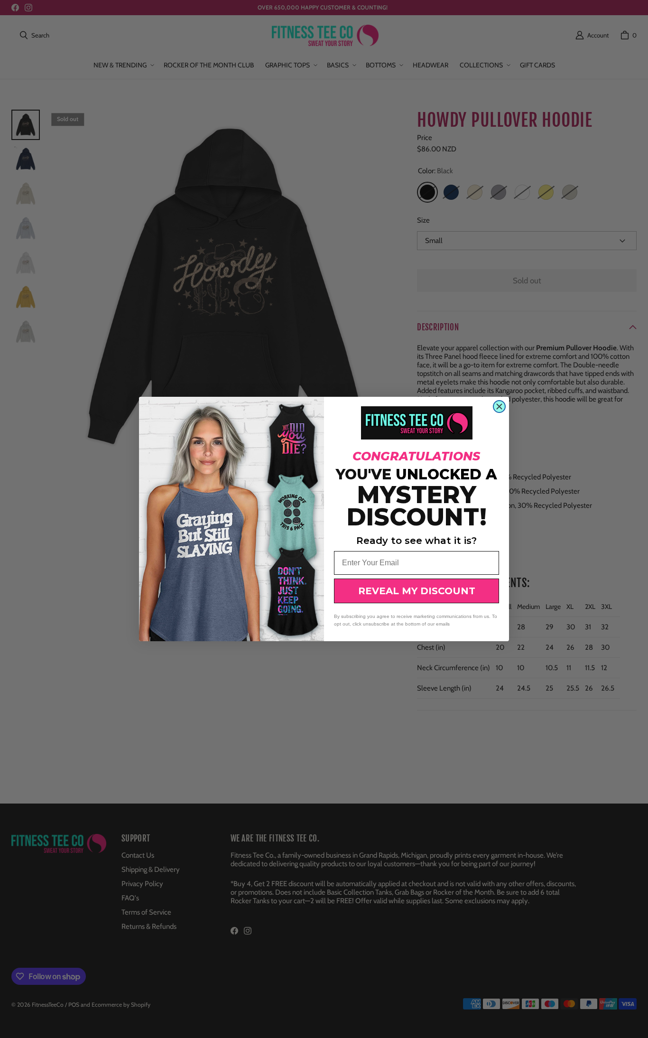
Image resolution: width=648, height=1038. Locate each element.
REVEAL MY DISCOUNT (416, 591)
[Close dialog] (499, 406)
